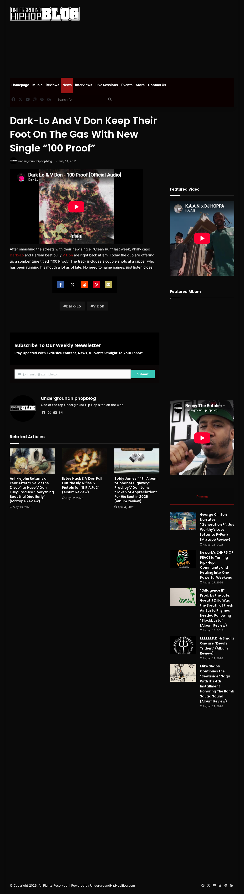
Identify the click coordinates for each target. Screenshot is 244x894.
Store (140, 85)
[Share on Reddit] (84, 284)
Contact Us (157, 85)
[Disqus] (85, 581)
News (67, 85)
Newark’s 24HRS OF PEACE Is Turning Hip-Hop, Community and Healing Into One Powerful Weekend (216, 565)
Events (126, 85)
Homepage (20, 85)
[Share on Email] (108, 284)
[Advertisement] (165, 38)
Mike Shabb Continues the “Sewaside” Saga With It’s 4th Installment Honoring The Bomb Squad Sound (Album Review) (217, 684)
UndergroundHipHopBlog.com (112, 885)
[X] (49, 413)
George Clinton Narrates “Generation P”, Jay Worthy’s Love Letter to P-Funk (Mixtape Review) (217, 527)
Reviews (52, 85)
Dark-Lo (17, 255)
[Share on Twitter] (72, 284)
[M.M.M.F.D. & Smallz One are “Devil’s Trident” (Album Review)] (183, 645)
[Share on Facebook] (60, 284)
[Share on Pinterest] (96, 284)
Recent (202, 496)
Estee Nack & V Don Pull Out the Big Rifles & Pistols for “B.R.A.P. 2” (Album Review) (82, 485)
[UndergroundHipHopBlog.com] (45, 14)
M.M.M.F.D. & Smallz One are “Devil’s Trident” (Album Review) (217, 646)
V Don (67, 255)
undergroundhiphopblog (35, 161)
